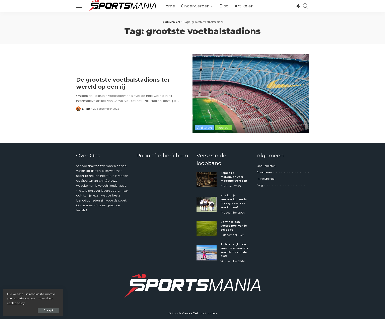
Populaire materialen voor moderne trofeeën (234, 176)
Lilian (86, 108)
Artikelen (204, 128)
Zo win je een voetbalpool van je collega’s (234, 225)
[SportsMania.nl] (122, 6)
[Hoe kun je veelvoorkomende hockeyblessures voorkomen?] (207, 204)
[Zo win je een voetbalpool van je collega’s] (207, 228)
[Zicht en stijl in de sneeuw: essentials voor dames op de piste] (207, 252)
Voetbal (223, 128)
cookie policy (16, 303)
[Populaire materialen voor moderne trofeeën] (207, 179)
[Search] (305, 6)
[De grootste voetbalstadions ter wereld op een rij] (250, 93)
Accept (48, 310)
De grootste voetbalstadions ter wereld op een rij (123, 83)
